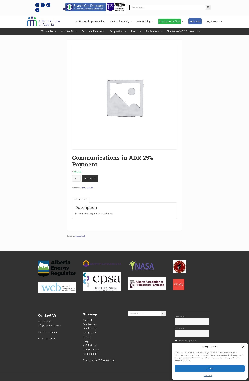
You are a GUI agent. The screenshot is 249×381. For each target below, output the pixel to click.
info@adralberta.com (49, 325)
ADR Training (89, 345)
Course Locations (47, 332)
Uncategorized (87, 187)
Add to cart (90, 178)
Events (86, 337)
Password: (179, 328)
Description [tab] (80, 199)
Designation (89, 332)
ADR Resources (91, 349)
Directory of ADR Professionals (99, 360)
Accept (209, 368)
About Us (88, 320)
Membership (89, 328)
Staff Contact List (47, 338)
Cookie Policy (208, 376)
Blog (85, 341)
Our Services (89, 324)
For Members (90, 353)
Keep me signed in (187, 340)
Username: (180, 316)
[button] (243, 346)
